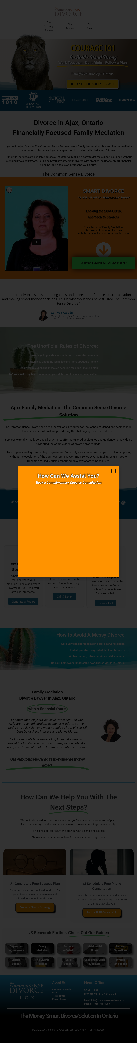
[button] (113, 471)
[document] (68, 521)
